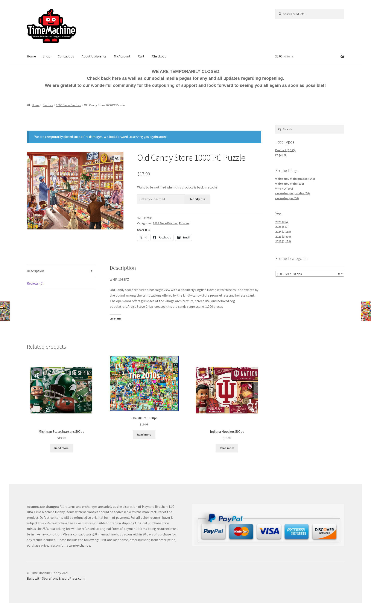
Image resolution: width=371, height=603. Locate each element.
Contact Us (66, 56)
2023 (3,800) (283, 236)
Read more (61, 448)
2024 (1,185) (283, 232)
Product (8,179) (285, 150)
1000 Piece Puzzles (68, 105)
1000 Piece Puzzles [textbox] (308, 274)
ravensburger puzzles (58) (292, 193)
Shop (46, 56)
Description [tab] (35, 271)
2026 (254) (282, 222)
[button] (117, 158)
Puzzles (48, 105)
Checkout (159, 56)
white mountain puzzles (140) (295, 179)
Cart (141, 56)
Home (31, 56)
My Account (122, 56)
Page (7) (280, 155)
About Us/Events (94, 56)
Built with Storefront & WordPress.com (56, 578)
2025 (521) (282, 227)
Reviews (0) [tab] (35, 283)
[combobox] (309, 274)
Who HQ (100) (284, 188)
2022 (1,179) (283, 241)
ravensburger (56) (287, 198)
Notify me (197, 199)
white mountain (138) (289, 183)
